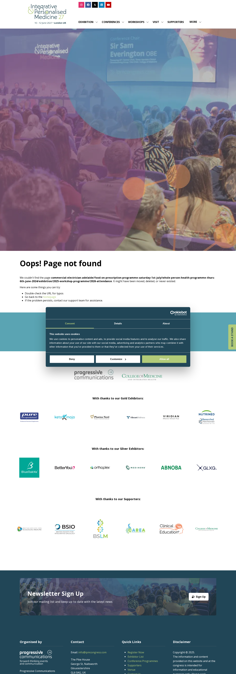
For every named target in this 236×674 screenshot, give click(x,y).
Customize (116, 359)
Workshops (136, 22)
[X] (95, 5)
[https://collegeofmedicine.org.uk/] (142, 379)
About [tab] (166, 323)
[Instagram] (81, 5)
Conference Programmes (143, 661)
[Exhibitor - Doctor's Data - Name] (152, 471)
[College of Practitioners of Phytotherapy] (29, 529)
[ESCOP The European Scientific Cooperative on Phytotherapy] (171, 529)
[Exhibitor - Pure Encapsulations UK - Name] (100, 421)
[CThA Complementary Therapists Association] (100, 529)
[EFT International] (136, 529)
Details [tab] (118, 323)
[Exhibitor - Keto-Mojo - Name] (136, 421)
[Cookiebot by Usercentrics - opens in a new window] (173, 313)
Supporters (175, 22)
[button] (194, 22)
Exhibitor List (136, 656)
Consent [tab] (70, 323)
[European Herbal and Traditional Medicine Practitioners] (207, 529)
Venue (131, 669)
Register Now (136, 652)
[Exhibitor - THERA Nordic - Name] (187, 471)
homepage (49, 297)
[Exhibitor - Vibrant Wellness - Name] (207, 421)
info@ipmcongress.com (92, 652)
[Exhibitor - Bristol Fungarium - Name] (117, 471)
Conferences (111, 22)
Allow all (164, 359)
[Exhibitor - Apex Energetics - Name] (65, 421)
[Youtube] (108, 5)
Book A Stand (232, 337)
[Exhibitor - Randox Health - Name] (29, 421)
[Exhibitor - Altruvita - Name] (46, 471)
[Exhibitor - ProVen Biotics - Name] (81, 471)
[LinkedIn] (102, 5)
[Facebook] (88, 5)
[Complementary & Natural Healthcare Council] (65, 529)
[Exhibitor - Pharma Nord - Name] (171, 421)
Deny (72, 359)
